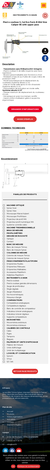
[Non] (47, 461)
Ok (13, 466)
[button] (43, 5)
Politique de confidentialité (28, 466)
